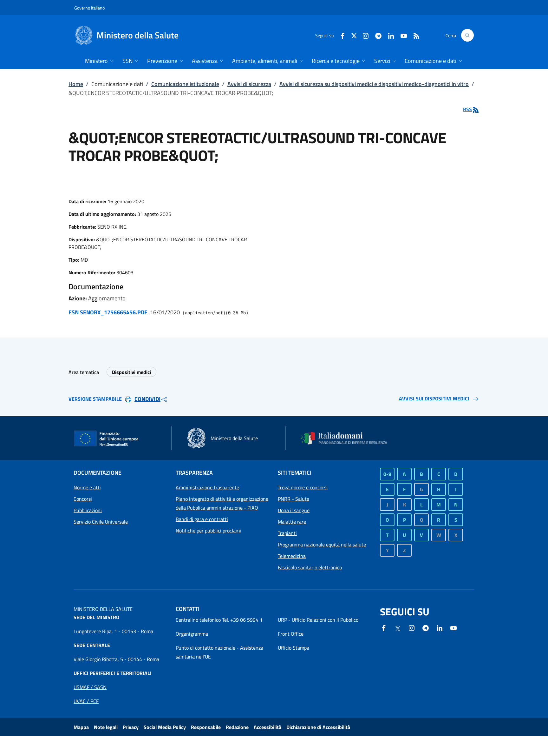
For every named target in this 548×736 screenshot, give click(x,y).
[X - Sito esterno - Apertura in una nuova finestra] (354, 35)
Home (75, 84)
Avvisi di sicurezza (249, 84)
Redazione (237, 727)
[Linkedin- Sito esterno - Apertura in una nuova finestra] (439, 627)
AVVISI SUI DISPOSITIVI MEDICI (434, 398)
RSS (467, 109)
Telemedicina (292, 556)
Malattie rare (292, 521)
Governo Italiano (89, 7)
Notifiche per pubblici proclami (208, 530)
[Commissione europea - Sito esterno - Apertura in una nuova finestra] (107, 439)
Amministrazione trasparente (207, 487)
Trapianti (287, 533)
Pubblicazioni (88, 510)
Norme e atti (87, 487)
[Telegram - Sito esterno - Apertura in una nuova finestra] (425, 627)
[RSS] (414, 35)
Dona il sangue (294, 510)
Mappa (81, 727)
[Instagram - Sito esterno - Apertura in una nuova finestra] (363, 35)
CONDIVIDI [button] (147, 399)
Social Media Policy (165, 727)
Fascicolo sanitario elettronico (310, 567)
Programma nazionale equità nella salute (322, 544)
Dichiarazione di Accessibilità (318, 727)
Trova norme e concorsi (303, 487)
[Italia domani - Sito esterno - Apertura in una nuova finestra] (348, 438)
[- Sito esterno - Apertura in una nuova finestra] (453, 627)
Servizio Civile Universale (101, 521)
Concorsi (83, 499)
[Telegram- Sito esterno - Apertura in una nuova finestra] (375, 35)
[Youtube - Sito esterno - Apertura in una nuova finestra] (401, 35)
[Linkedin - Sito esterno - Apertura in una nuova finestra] (388, 35)
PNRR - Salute (293, 499)
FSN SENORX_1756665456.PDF (107, 312)
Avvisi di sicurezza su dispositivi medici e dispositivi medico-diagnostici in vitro (374, 84)
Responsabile (206, 727)
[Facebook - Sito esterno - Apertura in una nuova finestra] (340, 35)
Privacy (131, 727)
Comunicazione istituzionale (185, 84)
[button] (467, 35)
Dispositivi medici (131, 372)
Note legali (106, 727)
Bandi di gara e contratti (202, 519)
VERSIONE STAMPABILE (95, 399)
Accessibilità (267, 727)
